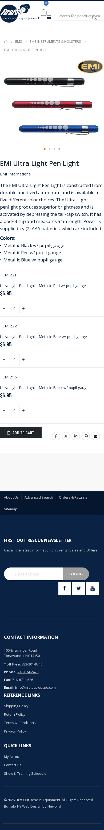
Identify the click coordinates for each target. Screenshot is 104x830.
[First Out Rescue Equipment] (20, 17)
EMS (18, 41)
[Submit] (94, 15)
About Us (11, 497)
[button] (93, 69)
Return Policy (14, 714)
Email (95, 436)
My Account (13, 756)
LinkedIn (75, 436)
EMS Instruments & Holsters (55, 41)
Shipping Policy (16, 705)
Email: (9, 687)
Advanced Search (39, 497)
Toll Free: (12, 664)
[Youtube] (92, 588)
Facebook (56, 436)
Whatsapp (85, 436)
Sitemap (10, 509)
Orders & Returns (73, 497)
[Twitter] (78, 588)
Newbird (54, 806)
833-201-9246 (32, 664)
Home (6, 42)
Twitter (66, 436)
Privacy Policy (15, 731)
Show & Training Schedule (25, 773)
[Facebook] (64, 588)
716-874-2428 (27, 672)
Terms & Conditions (20, 722)
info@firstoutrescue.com (35, 687)
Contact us (12, 764)
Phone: (10, 672)
